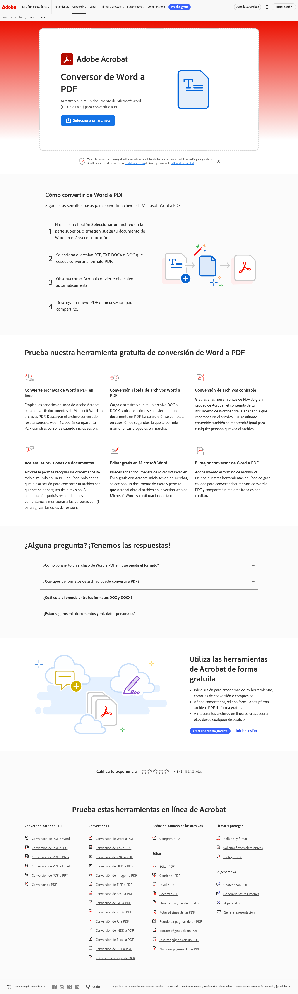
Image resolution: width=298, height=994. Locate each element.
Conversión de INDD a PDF (115, 930)
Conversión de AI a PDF (112, 921)
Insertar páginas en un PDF (179, 940)
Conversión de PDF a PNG (50, 857)
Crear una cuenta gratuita (210, 731)
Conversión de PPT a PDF (114, 949)
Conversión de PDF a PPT (50, 875)
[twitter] (69, 987)
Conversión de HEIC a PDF (114, 866)
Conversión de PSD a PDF (114, 912)
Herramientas (61, 6)
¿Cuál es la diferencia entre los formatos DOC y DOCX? (87, 597)
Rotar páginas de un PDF (177, 912)
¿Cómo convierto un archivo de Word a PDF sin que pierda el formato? (101, 565)
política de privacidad (182, 163)
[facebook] (54, 987)
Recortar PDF (168, 894)
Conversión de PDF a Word (51, 839)
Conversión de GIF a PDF (113, 903)
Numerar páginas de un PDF (179, 949)
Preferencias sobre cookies (218, 986)
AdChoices (285, 986)
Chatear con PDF (235, 885)
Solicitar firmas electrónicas (243, 848)
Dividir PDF (167, 885)
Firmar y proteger (112, 6)
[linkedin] (77, 987)
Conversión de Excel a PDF (115, 940)
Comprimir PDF (170, 839)
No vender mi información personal (254, 986)
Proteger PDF (232, 857)
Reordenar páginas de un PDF (180, 921)
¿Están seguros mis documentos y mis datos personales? (89, 613)
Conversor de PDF (44, 885)
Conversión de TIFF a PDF (114, 885)
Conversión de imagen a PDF (116, 875)
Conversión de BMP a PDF (114, 894)
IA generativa (134, 6)
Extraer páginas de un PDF (178, 931)
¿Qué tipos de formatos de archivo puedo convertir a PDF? (91, 581)
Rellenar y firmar (235, 839)
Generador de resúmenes (241, 894)
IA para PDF (231, 903)
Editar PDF (167, 866)
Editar (92, 6)
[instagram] (62, 987)
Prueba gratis (179, 7)
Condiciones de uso (191, 986)
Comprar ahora (156, 6)
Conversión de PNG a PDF (114, 857)
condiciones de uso (135, 163)
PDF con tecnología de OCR (115, 958)
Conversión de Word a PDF (115, 839)
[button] (266, 6)
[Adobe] (9, 7)
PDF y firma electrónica (34, 6)
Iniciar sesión (284, 7)
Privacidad (172, 986)
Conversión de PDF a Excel (51, 866)
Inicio (5, 17)
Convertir (78, 6)
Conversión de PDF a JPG (49, 848)
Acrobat (18, 17)
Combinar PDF (169, 876)
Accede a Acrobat (247, 7)
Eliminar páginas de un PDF (179, 903)
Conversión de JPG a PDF (113, 848)
